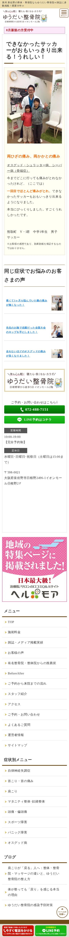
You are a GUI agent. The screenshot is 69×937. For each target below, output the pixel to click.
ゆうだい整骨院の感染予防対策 (30, 905)
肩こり (12, 791)
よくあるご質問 (19, 724)
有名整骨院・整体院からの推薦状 (32, 663)
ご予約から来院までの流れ (27, 683)
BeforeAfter (16, 673)
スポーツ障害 (17, 822)
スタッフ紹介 (17, 693)
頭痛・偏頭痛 (17, 811)
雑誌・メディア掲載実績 (25, 642)
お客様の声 (16, 652)
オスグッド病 (17, 842)
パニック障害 (17, 832)
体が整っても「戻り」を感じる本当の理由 (33, 892)
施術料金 (14, 632)
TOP (11, 622)
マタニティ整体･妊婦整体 (26, 801)
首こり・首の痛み (21, 781)
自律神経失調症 (19, 770)
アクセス (14, 704)
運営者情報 (16, 735)
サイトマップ (17, 745)
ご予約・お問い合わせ (24, 714)
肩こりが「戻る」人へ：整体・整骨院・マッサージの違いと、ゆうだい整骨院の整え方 (33, 873)
